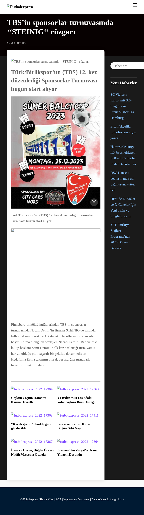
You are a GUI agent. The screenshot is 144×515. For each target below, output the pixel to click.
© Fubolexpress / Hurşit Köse (36, 499)
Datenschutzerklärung (103, 499)
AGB (58, 499)
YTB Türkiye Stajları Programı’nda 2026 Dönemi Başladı (120, 236)
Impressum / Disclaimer (76, 499)
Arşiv (121, 499)
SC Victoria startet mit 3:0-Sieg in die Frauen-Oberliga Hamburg (122, 106)
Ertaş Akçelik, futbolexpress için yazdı (123, 132)
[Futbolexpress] (20, 7)
